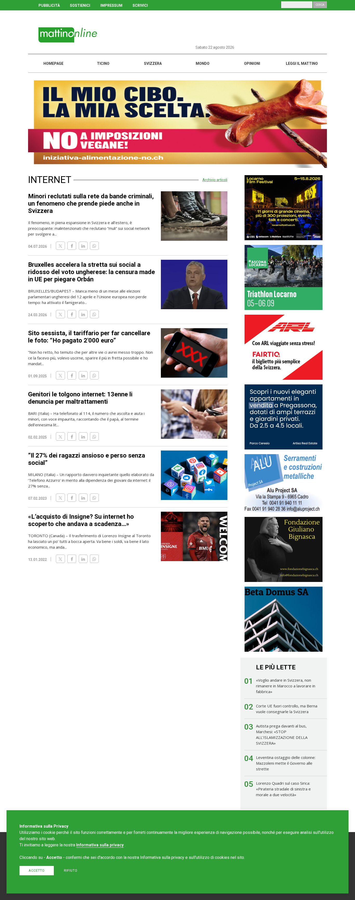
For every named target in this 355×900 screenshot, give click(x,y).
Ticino (103, 63)
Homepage (53, 63)
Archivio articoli (214, 180)
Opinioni (252, 63)
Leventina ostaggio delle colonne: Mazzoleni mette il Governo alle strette (285, 763)
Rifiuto (70, 870)
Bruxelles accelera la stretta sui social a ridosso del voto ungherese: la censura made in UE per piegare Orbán (91, 272)
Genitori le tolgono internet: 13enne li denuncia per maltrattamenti (80, 398)
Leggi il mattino (302, 63)
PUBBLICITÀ (49, 5)
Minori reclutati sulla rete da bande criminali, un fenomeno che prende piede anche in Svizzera (91, 203)
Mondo (202, 63)
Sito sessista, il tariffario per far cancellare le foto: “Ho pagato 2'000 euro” (89, 336)
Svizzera (153, 63)
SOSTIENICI (80, 5)
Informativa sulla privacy (100, 844)
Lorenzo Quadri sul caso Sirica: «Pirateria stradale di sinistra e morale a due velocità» (283, 789)
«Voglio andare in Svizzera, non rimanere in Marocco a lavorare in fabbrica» (285, 685)
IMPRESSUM (111, 5)
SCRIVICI (140, 5)
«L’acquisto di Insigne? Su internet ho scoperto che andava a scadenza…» (81, 520)
